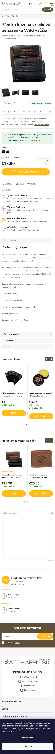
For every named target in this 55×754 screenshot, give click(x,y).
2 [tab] (28, 424)
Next (51, 359)
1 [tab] (26, 424)
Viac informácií (8, 731)
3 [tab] (28, 502)
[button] (23, 535)
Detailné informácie (41, 125)
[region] (27, 106)
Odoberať (45, 636)
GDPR (17, 643)
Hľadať (47, 9)
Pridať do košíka (28, 171)
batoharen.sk (29, 686)
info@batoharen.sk (29, 677)
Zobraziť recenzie (17, 584)
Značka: (6, 190)
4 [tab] (31, 502)
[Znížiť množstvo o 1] (47, 164)
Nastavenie (27, 737)
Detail (14, 413)
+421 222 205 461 (29, 681)
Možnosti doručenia (14, 157)
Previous (47, 359)
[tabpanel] (14, 392)
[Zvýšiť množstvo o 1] (47, 160)
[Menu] (51, 3)
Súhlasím (27, 746)
